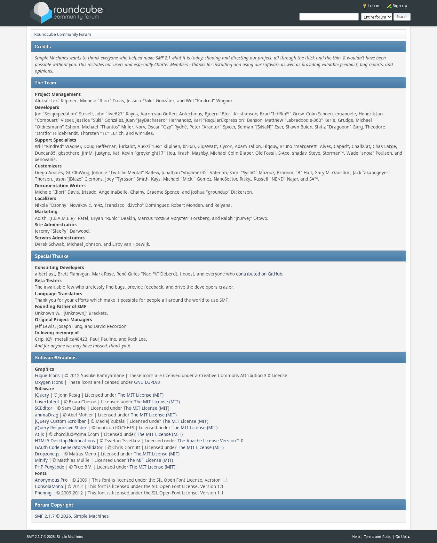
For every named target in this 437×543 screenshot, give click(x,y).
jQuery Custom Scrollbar (60, 421)
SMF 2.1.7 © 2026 (53, 516)
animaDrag (46, 415)
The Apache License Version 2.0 (210, 441)
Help (356, 536)
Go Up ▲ (402, 536)
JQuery (42, 395)
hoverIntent (47, 402)
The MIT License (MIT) (140, 395)
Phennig (43, 493)
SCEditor (43, 408)
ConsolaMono (49, 486)
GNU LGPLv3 (147, 382)
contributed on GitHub (259, 274)
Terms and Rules (377, 536)
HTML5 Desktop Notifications (65, 441)
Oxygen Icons (49, 382)
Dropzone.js (47, 454)
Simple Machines (91, 516)
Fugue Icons (47, 375)
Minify (41, 460)
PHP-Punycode (49, 467)
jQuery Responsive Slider (61, 427)
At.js (39, 434)
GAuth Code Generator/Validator (69, 447)
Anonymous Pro (51, 480)
